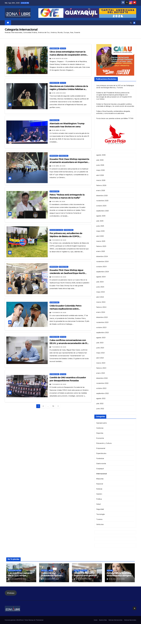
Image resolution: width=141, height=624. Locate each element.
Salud (98, 504)
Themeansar (39, 620)
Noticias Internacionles (115, 620)
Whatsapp (10, 593)
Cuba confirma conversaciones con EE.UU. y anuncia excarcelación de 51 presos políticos (68, 343)
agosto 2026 (101, 155)
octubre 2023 (101, 327)
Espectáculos (101, 453)
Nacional (99, 484)
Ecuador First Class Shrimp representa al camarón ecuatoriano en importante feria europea (70, 162)
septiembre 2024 (102, 272)
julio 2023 (99, 343)
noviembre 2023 (102, 322)
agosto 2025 (100, 216)
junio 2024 (100, 287)
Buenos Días (103, 620)
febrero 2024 (101, 307)
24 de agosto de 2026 (59, 58)
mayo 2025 (100, 231)
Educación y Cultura (56, 230)
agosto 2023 (100, 338)
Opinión (99, 494)
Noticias (63, 336)
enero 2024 (100, 312)
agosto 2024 (101, 277)
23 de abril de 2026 (58, 166)
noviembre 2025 (102, 201)
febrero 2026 (101, 185)
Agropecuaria (101, 423)
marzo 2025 (100, 241)
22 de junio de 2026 (58, 93)
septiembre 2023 (102, 332)
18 (53, 406)
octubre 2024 (101, 266)
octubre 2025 (101, 206)
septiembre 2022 (102, 393)
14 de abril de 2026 (58, 201)
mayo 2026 (100, 170)
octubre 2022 (101, 388)
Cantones (99, 428)
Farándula (100, 458)
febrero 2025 (101, 246)
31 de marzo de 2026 (58, 240)
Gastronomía (101, 463)
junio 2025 (100, 226)
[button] (131, 23)
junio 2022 (100, 409)
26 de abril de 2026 (58, 130)
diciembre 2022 (102, 378)
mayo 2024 (100, 292)
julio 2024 (100, 282)
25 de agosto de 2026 (18, 579)
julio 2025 (99, 221)
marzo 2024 (100, 302)
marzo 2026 (100, 180)
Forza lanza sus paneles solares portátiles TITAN (114, 118)
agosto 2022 (100, 398)
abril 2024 (100, 297)
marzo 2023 (100, 363)
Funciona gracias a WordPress (14, 620)
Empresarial (53, 155)
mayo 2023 (100, 353)
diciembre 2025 (102, 195)
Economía (100, 438)
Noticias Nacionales (130, 620)
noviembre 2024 (102, 261)
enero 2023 (100, 373)
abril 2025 (100, 236)
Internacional (54, 48)
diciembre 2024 (102, 256)
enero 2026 (100, 190)
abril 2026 (100, 175)
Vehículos (100, 524)
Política (63, 48)
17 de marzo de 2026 (58, 312)
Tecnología (100, 514)
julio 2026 (99, 160)
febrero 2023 (101, 368)
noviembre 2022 (102, 383)
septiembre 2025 (102, 211)
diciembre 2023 (102, 317)
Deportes (99, 433)
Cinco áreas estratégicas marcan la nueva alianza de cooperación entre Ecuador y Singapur (68, 54)
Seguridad (100, 509)
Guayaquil (100, 469)
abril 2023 (100, 358)
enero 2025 (100, 251)
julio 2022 (99, 403)
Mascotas (99, 479)
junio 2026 (100, 165)
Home (95, 620)
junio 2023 (100, 348)
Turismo (99, 519)
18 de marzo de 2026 (58, 277)
